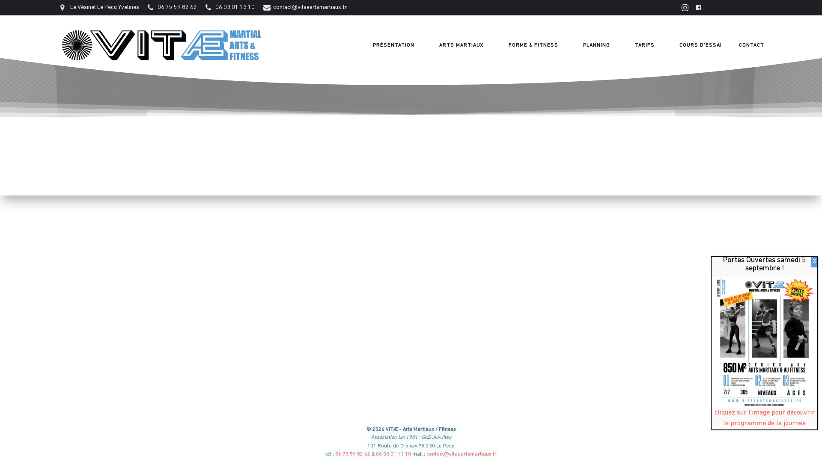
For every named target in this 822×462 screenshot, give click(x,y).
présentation (393, 45)
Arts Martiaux (461, 45)
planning (596, 45)
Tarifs (645, 45)
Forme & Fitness (533, 45)
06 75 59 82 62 (352, 454)
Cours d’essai (700, 45)
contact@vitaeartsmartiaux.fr (461, 454)
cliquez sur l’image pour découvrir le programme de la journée (765, 418)
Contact (751, 45)
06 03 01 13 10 (394, 454)
